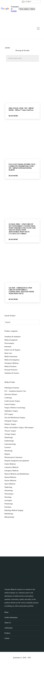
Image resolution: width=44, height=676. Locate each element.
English (28, 1)
